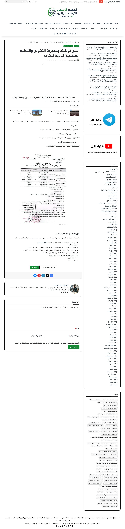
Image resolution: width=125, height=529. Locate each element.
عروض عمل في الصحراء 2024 (109, 475)
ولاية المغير (113, 272)
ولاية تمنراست (112, 311)
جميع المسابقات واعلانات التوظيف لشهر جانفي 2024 (104, 454)
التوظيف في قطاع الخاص (110, 405)
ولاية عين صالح (112, 358)
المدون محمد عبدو (72, 60)
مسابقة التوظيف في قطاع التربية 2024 (107, 503)
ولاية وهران (113, 385)
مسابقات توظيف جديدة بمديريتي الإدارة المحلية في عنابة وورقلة (58, 112)
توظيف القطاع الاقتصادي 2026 (109, 431)
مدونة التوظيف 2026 (111, 480)
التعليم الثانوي (111, 180)
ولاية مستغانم (112, 374)
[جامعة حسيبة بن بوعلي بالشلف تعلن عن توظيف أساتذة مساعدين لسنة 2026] (37, 113)
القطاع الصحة (87, 23)
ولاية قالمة (113, 369)
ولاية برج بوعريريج (111, 290)
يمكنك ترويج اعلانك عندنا (45, 523)
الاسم (77, 328)
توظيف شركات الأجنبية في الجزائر (109, 434)
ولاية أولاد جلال (112, 240)
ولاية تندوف (113, 314)
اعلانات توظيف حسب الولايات (39, 28)
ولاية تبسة (113, 303)
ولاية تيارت (113, 316)
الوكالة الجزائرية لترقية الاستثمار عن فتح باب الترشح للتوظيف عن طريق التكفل (103, 99)
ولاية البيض (113, 253)
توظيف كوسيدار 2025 (111, 446)
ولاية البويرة (113, 251)
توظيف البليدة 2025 (93, 417)
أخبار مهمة (84, 28)
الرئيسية (117, 23)
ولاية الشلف (113, 261)
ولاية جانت (113, 329)
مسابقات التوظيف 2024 (95, 480)
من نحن (98, 523)
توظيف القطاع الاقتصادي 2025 (109, 428)
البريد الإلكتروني (74, 335)
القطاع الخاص (77, 23)
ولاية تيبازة (113, 319)
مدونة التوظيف (95, 475)
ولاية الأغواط (113, 245)
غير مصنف (113, 216)
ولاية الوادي (113, 279)
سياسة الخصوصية (67, 523)
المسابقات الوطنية (111, 206)
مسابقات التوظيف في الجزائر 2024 (108, 489)
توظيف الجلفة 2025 (111, 426)
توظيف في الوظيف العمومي (109, 440)
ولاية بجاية (113, 285)
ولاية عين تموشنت (111, 356)
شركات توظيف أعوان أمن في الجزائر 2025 (107, 466)
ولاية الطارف (113, 264)
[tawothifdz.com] (62, 12)
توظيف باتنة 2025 (94, 431)
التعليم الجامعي (110, 182)
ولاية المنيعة (113, 274)
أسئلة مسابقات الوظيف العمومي (34, 23)
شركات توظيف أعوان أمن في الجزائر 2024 (107, 463)
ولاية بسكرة (113, 293)
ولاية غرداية (113, 364)
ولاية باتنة (113, 282)
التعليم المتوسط (110, 185)
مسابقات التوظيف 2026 (94, 483)
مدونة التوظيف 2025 (96, 478)
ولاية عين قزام (112, 361)
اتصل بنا (87, 523)
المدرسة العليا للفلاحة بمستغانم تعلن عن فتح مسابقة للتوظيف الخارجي (102, 76)
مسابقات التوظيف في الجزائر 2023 (108, 486)
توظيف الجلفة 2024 (95, 423)
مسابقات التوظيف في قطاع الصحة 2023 (107, 492)
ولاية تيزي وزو (112, 322)
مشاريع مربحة (53, 28)
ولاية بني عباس (112, 298)
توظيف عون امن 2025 (97, 437)
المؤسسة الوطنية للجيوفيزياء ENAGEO (107, 414)
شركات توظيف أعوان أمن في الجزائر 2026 (107, 469)
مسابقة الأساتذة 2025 (108, 211)
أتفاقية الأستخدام (79, 523)
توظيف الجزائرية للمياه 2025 (110, 423)
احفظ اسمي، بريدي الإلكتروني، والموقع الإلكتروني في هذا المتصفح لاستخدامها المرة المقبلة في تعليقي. (46, 343)
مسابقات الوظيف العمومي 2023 (108, 501)
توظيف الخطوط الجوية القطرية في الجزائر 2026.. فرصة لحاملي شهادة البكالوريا (103, 87)
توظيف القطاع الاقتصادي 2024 (95, 426)
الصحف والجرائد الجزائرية (109, 190)
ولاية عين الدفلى (111, 353)
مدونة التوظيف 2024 (111, 478)
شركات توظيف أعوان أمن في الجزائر (108, 460)
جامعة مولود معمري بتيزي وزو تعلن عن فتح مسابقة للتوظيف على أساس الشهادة (103, 63)
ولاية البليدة (113, 248)
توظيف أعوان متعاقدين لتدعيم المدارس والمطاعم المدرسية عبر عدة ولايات (104, 93)
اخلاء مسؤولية (57, 523)
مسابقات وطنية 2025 (108, 208)
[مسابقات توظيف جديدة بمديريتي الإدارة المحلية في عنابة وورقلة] (74, 113)
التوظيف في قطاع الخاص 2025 (109, 408)
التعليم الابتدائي (110, 177)
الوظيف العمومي (107, 23)
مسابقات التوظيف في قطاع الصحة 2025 (107, 498)
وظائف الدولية (63, 28)
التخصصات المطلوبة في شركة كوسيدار (107, 403)
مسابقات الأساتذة (114, 28)
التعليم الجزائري (74, 28)
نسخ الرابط (34, 267)
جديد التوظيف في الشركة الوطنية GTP (108, 452)
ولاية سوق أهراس (111, 345)
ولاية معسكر (113, 377)
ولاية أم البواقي (112, 237)
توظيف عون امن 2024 (111, 437)
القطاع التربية (97, 23)
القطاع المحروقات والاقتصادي (53, 23)
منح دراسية (113, 224)
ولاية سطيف (113, 337)
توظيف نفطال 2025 (111, 449)
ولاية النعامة (113, 277)
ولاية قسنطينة (112, 372)
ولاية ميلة (113, 379)
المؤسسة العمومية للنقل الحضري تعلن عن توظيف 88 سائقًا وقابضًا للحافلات (103, 80)
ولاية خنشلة (113, 335)
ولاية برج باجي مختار (110, 287)
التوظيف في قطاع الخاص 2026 (109, 411)
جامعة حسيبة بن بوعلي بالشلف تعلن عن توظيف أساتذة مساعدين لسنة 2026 (75, 1)
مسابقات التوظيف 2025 (110, 483)
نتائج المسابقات (94, 28)
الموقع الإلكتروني (36, 335)
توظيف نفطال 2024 (97, 446)
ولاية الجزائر (113, 256)
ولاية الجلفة (113, 258)
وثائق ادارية (103, 28)
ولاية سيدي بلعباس (110, 348)
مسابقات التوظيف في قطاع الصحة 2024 (107, 495)
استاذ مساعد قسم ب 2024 (97, 400)
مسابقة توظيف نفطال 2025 (110, 506)
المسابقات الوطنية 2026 (15, 23)
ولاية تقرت (113, 306)
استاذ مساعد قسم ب (111, 400)
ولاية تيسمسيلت (111, 324)
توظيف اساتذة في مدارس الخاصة (109, 417)
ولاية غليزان (113, 366)
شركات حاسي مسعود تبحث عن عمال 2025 (107, 472)
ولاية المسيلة (112, 269)
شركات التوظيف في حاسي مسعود (108, 457)
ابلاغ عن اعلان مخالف (31, 523)
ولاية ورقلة (113, 382)
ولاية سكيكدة (112, 343)
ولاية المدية (113, 266)
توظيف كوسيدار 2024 (93, 443)
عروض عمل (74, 42)
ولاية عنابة (113, 351)
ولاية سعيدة (113, 340)
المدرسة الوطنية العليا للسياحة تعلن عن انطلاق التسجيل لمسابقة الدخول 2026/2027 (102, 69)
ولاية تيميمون (112, 327)
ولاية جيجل (113, 332)
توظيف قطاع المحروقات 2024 (109, 443)
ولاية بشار (114, 295)
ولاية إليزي (113, 243)
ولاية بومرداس (112, 301)
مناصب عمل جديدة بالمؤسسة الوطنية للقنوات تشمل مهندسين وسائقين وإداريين (102, 48)
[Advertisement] (43, 77)
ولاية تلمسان (113, 308)
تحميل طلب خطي (42, 242)
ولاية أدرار (114, 235)
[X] (63, 292)
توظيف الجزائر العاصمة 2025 (110, 420)
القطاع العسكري (67, 23)
